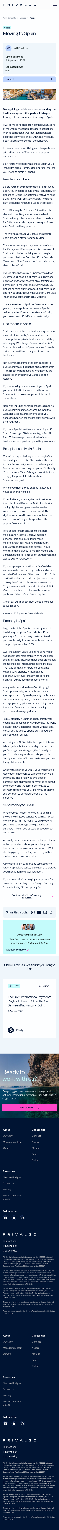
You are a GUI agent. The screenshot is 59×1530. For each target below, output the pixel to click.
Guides (23, 18)
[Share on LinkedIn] (39, 912)
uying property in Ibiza (23, 671)
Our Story (8, 1135)
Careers (7, 1148)
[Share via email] (45, 912)
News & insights (9, 18)
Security (7, 1189)
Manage (36, 1148)
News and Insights (12, 1177)
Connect (36, 1135)
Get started (26, 1107)
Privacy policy (10, 1245)
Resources (9, 1171)
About (6, 1129)
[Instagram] (22, 1217)
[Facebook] (13, 1217)
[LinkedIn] (5, 1217)
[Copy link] (51, 912)
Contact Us (8, 1183)
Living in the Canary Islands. (29, 613)
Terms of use (9, 1241)
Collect (35, 1160)
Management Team (12, 1142)
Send (34, 1154)
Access (35, 1142)
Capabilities (38, 1129)
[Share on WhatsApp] (33, 912)
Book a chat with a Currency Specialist (26, 896)
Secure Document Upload (12, 1197)
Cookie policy (10, 1250)
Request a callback (16, 949)
